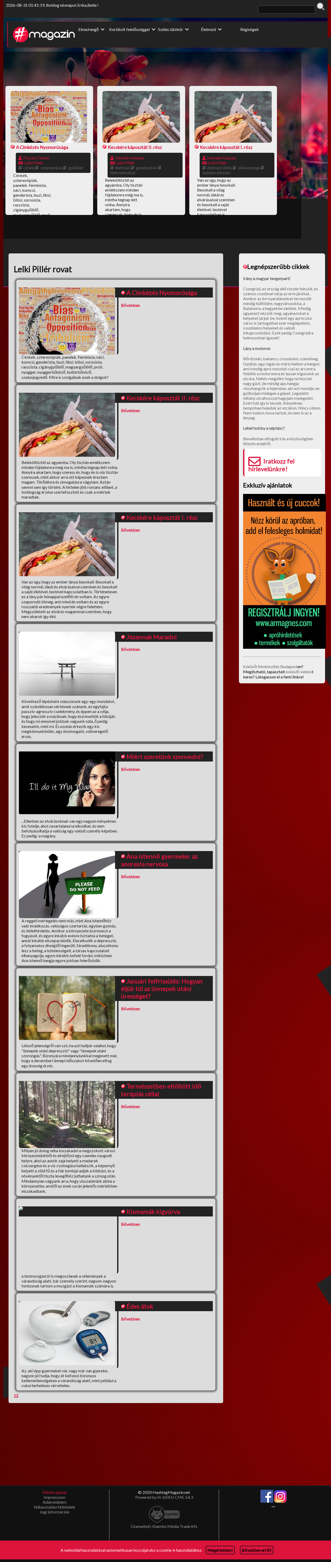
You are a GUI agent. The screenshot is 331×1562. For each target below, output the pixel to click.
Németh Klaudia (129, 157)
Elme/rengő (89, 29)
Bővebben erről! (257, 1550)
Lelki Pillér (33, 162)
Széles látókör (171, 29)
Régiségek (249, 29)
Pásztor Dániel (36, 157)
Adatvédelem (54, 1502)
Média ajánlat (54, 1492)
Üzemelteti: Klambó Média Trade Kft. (164, 1526)
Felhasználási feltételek (54, 1506)
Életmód (209, 29)
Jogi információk (55, 1511)
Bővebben (130, 305)
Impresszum (54, 1497)
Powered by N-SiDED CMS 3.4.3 (164, 1497)
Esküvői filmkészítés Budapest (270, 666)
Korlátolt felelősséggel (130, 29)
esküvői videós (299, 671)
